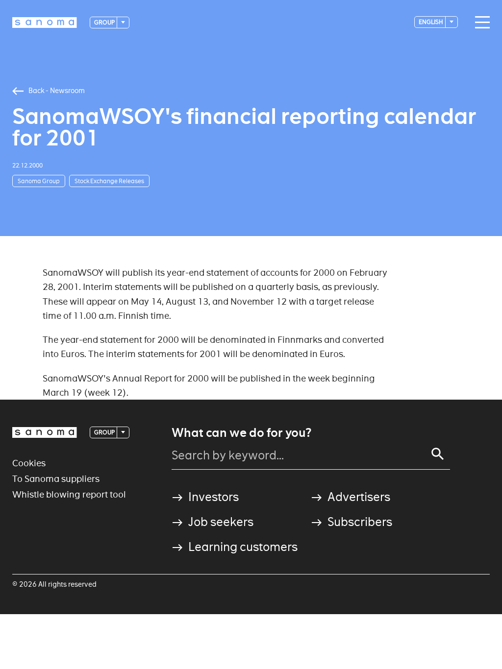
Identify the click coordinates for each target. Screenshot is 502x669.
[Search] (438, 454)
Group (105, 22)
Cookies (29, 463)
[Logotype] (44, 432)
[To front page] (44, 22)
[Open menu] (480, 22)
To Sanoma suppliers (56, 478)
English (431, 21)
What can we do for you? (241, 433)
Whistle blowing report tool (69, 494)
